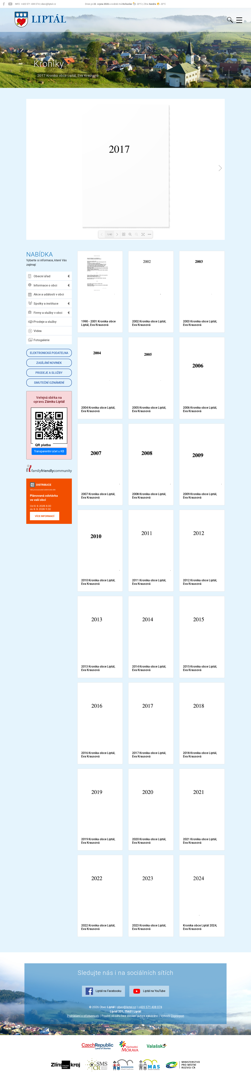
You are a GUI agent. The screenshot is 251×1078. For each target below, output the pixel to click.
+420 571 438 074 (150, 1007)
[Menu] (239, 20)
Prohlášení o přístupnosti (83, 1016)
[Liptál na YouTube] (10, 4)
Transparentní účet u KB (49, 451)
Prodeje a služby (45, 321)
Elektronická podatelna (49, 353)
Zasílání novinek (49, 363)
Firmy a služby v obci (48, 313)
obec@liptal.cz (126, 1007)
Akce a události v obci (49, 294)
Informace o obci (45, 285)
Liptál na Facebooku (108, 991)
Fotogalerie (41, 340)
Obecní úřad (42, 276)
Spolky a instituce (46, 303)
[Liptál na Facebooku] (4, 4)
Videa (38, 331)
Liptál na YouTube (153, 991)
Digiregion (177, 1016)
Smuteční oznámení (49, 382)
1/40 (109, 234)
